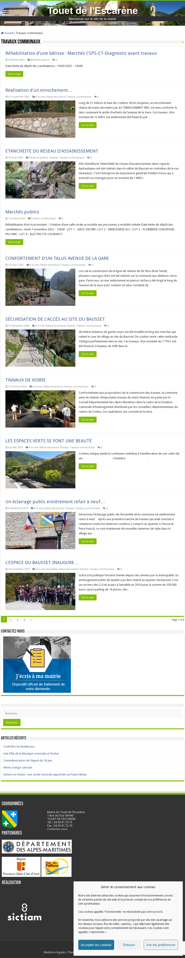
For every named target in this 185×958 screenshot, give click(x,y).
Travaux (53, 157)
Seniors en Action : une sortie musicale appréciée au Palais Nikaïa (45, 774)
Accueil (8, 33)
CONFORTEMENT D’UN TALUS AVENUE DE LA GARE (57, 258)
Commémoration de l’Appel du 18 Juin (27, 760)
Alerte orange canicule (17, 767)
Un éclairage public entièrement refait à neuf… (55, 501)
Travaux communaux (79, 96)
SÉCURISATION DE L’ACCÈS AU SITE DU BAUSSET (55, 319)
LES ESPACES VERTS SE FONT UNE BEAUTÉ (48, 441)
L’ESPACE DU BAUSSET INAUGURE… (42, 562)
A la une (40, 96)
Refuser (129, 945)
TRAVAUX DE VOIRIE (25, 380)
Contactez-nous (57, 829)
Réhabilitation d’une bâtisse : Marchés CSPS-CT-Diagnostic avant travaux (81, 53)
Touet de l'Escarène (92, 10)
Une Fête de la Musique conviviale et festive (31, 753)
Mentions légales (55, 952)
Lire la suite (14, 73)
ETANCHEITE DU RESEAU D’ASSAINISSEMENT (51, 151)
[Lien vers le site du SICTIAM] (24, 911)
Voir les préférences (161, 945)
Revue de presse (55, 96)
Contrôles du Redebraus (19, 746)
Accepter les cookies (96, 945)
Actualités (52, 569)
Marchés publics (39, 59)
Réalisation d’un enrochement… (38, 90)
